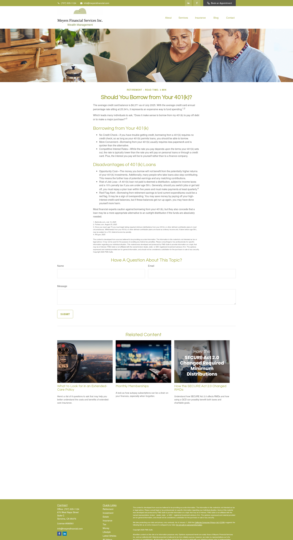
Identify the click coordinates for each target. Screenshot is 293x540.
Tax (104, 524)
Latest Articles (109, 535)
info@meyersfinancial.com (96, 3)
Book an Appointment (221, 3)
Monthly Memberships (132, 386)
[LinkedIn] (188, 3)
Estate (106, 516)
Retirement (108, 509)
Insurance (107, 520)
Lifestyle (107, 531)
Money (106, 528)
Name (60, 265)
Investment (108, 512)
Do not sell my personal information (189, 525)
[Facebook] (196, 3)
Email (151, 265)
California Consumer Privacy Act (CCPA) (210, 522)
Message (62, 286)
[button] (168, 17)
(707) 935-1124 (68, 3)
